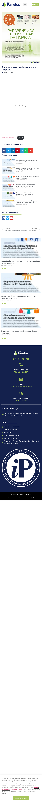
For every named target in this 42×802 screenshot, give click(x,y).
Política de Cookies (17, 789)
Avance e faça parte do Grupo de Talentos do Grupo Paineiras (26, 201)
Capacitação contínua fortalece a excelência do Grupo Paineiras (26, 161)
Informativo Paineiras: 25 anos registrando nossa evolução (25, 193)
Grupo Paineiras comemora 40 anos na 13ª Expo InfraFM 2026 (27, 169)
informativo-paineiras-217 (9, 137)
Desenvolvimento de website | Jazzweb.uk (21, 498)
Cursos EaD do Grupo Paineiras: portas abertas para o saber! (26, 185)
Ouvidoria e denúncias (21, 398)
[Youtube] (27, 359)
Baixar (21, 137)
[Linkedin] (23, 359)
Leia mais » (4, 268)
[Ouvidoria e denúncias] (21, 393)
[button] (25, 4)
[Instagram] (14, 359)
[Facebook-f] (19, 359)
